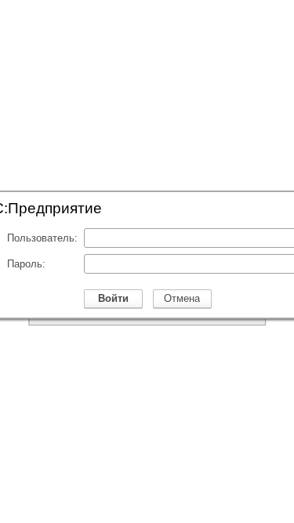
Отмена (182, 298)
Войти (113, 298)
